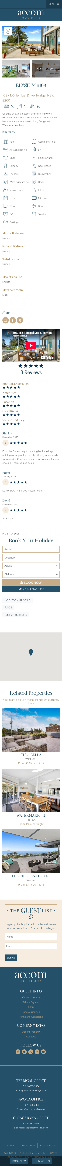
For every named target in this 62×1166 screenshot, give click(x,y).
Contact (11, 1145)
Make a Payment (31, 1002)
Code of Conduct (31, 1012)
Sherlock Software (39, 1153)
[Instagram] (37, 1051)
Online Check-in (31, 997)
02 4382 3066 (32, 1123)
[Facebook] (18, 1051)
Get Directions (16, 614)
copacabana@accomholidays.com (32, 1127)
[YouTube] (43, 1051)
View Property (31, 730)
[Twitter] (30, 1051)
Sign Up (11, 957)
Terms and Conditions (31, 1016)
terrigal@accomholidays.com (32, 1090)
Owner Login (28, 1145)
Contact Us (42, 1161)
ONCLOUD (13, 1153)
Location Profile (17, 600)
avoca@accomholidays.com (32, 1109)
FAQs (8, 607)
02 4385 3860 (32, 1104)
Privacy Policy (47, 1145)
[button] (54, 4)
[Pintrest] (24, 1051)
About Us (31, 1036)
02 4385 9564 (32, 1086)
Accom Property (31, 1031)
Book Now (33, 582)
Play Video (8, 31)
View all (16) (45, 68)
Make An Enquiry (31, 589)
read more (8, 131)
